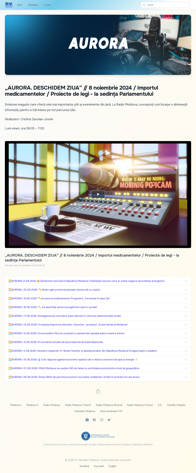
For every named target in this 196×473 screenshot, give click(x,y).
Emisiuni (33, 5)
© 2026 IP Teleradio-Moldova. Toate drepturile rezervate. (98, 460)
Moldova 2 (32, 405)
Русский (99, 466)
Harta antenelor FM (111, 411)
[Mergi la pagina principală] (9, 5)
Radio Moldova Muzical (109, 405)
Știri (19, 5)
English (112, 466)
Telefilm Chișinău (176, 405)
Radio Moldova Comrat (140, 405)
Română (84, 466)
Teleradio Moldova (84, 411)
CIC (160, 405)
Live (47, 5)
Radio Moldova (51, 405)
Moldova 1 (16, 405)
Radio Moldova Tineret (78, 405)
